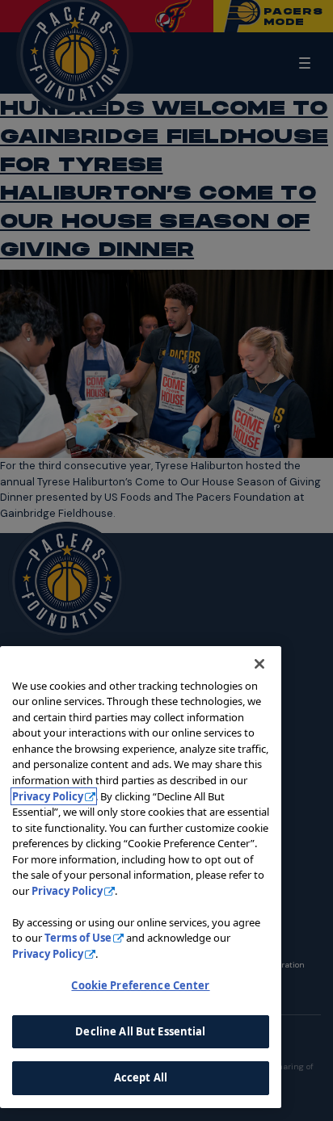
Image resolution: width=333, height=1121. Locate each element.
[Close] (259, 664)
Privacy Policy (47, 796)
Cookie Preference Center (140, 985)
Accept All (140, 1077)
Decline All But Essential (140, 1031)
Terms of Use (78, 937)
